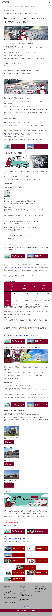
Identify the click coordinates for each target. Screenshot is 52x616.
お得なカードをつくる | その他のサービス (10, 597)
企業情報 (20, 592)
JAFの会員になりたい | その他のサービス (10, 595)
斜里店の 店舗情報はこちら (8, 485)
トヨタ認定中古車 (22, 586)
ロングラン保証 (21, 587)
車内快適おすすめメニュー (8, 599)
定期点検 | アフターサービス (8, 587)
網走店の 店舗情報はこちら (8, 464)
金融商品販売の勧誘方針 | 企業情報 (24, 596)
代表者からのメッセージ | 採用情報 (40, 586)
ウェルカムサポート (7, 601)
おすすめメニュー (7, 592)
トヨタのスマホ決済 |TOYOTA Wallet (9, 602)
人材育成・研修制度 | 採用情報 (39, 589)
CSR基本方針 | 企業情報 (22, 594)
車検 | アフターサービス (7, 586)
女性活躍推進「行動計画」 (23, 598)
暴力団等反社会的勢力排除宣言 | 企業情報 (25, 595)
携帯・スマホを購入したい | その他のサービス (10, 594)
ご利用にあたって (22, 601)
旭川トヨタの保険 (7, 598)
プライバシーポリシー (22, 600)
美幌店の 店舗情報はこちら (8, 442)
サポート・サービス (7, 584)
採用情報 (36, 584)
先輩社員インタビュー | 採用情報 (39, 588)
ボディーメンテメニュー (7, 591)
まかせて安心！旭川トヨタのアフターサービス (10, 589)
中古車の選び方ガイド (22, 590)
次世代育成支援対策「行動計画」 (24, 599)
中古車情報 (21, 584)
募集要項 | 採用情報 (37, 591)
